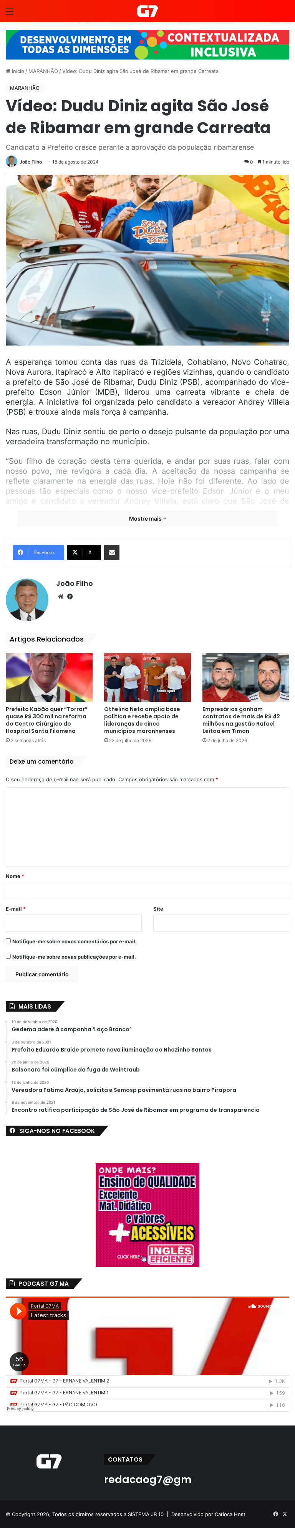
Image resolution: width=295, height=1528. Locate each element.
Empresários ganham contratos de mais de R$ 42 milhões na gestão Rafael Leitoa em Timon (241, 720)
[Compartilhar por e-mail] (111, 552)
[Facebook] (70, 596)
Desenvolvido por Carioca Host (208, 1514)
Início (17, 71)
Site (158, 909)
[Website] (60, 596)
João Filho (31, 162)
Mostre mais (146, 518)
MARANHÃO (43, 71)
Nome (15, 876)
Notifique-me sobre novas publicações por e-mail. (74, 957)
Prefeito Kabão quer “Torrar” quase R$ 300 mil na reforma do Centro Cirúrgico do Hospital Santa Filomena (47, 720)
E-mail (16, 909)
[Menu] (9, 14)
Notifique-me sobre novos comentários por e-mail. (74, 941)
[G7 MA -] (147, 11)
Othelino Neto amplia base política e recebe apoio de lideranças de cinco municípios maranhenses (142, 720)
